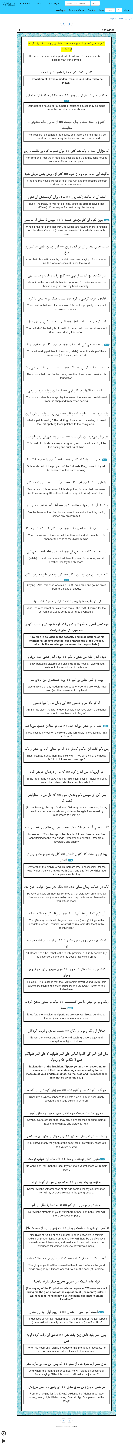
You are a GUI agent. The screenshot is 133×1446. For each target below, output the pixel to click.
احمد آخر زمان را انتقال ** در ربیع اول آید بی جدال (63, 1312)
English (113, 18)
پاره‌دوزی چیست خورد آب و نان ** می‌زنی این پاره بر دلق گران (66, 414)
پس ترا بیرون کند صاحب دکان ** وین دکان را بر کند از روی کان (66, 529)
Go (119, 10)
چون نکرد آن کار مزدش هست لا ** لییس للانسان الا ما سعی (63, 220)
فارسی (128, 18)
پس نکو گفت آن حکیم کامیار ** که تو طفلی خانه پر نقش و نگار (66, 749)
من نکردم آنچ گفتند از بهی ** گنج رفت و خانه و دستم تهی (66, 276)
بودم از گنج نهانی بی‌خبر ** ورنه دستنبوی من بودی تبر (66, 680)
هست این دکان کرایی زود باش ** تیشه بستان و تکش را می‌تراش (66, 368)
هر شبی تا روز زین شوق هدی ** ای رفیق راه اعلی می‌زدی (66, 1387)
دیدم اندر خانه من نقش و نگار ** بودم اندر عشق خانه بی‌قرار (66, 657)
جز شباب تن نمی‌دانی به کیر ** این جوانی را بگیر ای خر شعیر (66, 1136)
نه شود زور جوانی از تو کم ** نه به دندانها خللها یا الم (66, 1205)
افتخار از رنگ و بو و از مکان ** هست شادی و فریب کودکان (66, 1031)
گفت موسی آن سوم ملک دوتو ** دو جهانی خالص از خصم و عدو (67, 828)
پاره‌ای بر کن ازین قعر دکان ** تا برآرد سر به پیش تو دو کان (66, 483)
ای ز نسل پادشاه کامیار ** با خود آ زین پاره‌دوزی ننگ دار (63, 460)
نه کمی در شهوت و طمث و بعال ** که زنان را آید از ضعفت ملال (66, 1228)
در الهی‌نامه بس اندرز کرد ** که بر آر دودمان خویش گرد (66, 772)
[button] (26, 3)
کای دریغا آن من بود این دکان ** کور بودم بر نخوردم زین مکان (66, 575)
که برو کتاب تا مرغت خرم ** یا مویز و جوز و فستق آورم (66, 1113)
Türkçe (120, 18)
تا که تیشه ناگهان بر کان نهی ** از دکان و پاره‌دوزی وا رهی (66, 391)
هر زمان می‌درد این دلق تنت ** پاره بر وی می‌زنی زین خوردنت (66, 437)
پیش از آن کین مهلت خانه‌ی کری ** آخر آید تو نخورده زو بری (66, 506)
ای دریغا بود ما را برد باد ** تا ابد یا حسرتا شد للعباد (66, 601)
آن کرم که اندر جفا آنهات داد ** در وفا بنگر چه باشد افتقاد (66, 914)
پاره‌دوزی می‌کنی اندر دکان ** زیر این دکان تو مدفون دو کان (63, 345)
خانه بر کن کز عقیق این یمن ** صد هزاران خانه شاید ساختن (66, 95)
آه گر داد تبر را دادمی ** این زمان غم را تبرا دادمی (66, 703)
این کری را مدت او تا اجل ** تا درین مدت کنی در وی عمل (66, 322)
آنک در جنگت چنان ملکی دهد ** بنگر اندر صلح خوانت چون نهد (66, 887)
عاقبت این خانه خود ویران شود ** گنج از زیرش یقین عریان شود (66, 174)
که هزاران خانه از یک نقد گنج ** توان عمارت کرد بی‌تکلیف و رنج (66, 151)
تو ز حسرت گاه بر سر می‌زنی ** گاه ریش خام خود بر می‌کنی (66, 552)
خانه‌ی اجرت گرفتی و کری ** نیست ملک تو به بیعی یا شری (66, 299)
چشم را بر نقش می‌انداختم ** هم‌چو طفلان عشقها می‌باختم (63, 726)
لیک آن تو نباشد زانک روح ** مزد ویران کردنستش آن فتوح (66, 197)
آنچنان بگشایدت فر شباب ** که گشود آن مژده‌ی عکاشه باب (66, 1259)
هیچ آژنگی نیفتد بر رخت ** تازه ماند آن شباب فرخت (63, 1159)
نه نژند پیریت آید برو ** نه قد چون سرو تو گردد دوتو (66, 1182)
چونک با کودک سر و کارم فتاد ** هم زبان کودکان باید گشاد (66, 1090)
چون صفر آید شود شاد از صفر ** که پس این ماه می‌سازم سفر (66, 1364)
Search (95, 3)
